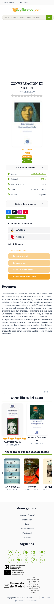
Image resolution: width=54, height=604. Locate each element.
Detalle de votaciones (25, 204)
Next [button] (51, 473)
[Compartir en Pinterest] (25, 212)
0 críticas (27, 162)
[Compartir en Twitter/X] (14, 212)
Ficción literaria (38, 174)
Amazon (20, 230)
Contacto (27, 537)
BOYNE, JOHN (11, 490)
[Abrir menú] (49, 17)
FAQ (27, 524)
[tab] (27, 167)
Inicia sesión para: (18, 250)
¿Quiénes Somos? (27, 515)
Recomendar (18, 217)
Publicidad (27, 533)
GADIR (43, 179)
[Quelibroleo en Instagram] (19, 212)
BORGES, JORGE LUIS (31, 490)
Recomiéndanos (27, 528)
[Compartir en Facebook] (8, 212)
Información (27, 520)
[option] (12, 475)
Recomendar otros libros (24, 276)
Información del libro (25, 167)
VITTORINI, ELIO (27, 91)
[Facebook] (10, 553)
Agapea (20, 237)
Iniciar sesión (9, 2)
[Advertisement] (27, 52)
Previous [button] (2, 473)
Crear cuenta (23, 2)
